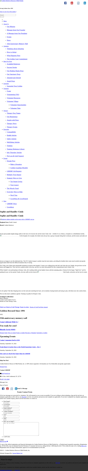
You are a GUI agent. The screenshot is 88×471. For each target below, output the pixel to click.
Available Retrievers (13, 64)
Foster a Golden (20, 333)
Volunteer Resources (13, 98)
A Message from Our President (17, 33)
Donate (5, 158)
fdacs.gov (83, 446)
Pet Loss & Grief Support (15, 156)
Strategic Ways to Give (14, 178)
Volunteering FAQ (13, 94)
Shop (4, 201)
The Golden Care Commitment (17, 59)
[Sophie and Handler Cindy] (17, 219)
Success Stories (12, 67)
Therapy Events (12, 127)
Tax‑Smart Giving (16, 181)
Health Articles (11, 135)
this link (24, 397)
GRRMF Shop (12, 204)
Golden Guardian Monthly (19, 168)
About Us (6, 24)
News (9, 40)
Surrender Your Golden (14, 86)
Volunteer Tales (15, 108)
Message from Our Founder (16, 30)
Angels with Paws (13, 120)
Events (9, 37)
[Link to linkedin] (85, 4)
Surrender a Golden (42, 333)
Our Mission (11, 26)
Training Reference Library (16, 149)
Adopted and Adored (14, 78)
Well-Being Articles (13, 142)
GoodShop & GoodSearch (19, 199)
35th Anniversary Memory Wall (17, 44)
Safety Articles (11, 139)
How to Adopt (11, 52)
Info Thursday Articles (14, 152)
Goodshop (10, 207)
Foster (9, 91)
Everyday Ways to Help (15, 192)
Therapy (5, 110)
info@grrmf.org (5, 373)
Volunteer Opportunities (18, 105)
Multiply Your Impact (14, 175)
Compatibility (11, 132)
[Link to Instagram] (78, 4)
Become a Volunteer (30, 333)
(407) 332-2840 (5, 379)
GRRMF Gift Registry (14, 171)
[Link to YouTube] (72, 4)
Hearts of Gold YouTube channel (39, 307)
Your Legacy (14, 185)
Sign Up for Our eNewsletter (8, 11)
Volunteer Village (12, 101)
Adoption (6, 46)
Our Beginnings (12, 117)
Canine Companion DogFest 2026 (10, 340)
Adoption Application (6, 470)
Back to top (3, 441)
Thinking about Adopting (15, 49)
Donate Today (4, 333)
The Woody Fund (13, 188)
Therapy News (11, 123)
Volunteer (6, 88)
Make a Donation (16, 164)
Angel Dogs (11, 81)
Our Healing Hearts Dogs (15, 71)
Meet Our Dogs (7, 61)
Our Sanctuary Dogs (13, 74)
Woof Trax (13, 195)
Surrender (6, 83)
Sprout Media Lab (17, 453)
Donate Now (11, 161)
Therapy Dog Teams (13, 113)
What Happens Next (13, 55)
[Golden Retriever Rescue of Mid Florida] (11, 0)
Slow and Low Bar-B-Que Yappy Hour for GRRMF (15, 353)
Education (6, 129)
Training (9, 146)
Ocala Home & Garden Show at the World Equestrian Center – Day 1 (20, 347)
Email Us (17, 470)
